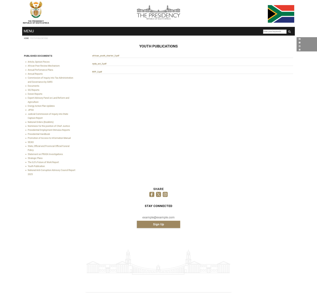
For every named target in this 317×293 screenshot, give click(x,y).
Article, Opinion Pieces (39, 61)
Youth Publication (36, 166)
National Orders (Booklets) (41, 122)
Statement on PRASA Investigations (45, 154)
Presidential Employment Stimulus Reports (49, 130)
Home (26, 38)
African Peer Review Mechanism (44, 65)
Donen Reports (35, 94)
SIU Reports (33, 90)
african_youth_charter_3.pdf (105, 56)
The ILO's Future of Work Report (43, 162)
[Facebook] (151, 193)
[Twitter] (158, 193)
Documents (33, 86)
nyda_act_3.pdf (99, 64)
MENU (29, 31)
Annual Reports (35, 74)
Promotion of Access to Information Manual (49, 138)
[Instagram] (165, 193)
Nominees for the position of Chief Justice (49, 126)
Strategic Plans (35, 158)
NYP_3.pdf (97, 72)
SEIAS (31, 142)
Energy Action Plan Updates (41, 106)
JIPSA (31, 110)
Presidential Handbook (39, 134)
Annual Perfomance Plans (40, 70)
